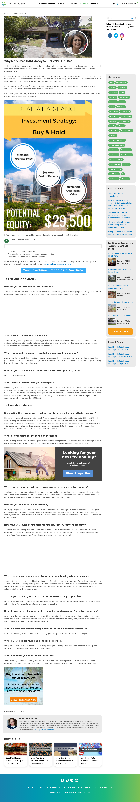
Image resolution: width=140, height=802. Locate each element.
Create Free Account (128, 4)
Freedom (122, 102)
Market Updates (124, 121)
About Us (38, 787)
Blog (6, 13)
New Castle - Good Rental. (119, 316)
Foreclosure (113, 102)
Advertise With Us (105, 787)
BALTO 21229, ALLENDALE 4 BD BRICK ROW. (120, 254)
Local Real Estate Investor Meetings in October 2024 (14, 761)
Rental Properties (19, 13)
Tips (123, 174)
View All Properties (121, 331)
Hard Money (121, 107)
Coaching (112, 87)
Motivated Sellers (126, 131)
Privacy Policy (73, 787)
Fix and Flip (112, 97)
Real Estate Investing (115, 159)
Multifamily (112, 135)
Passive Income (126, 150)
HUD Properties (114, 116)
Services (73, 4)
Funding (112, 107)
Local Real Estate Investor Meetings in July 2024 (89, 761)
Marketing (112, 126)
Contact (93, 4)
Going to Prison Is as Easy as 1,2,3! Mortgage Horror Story (120, 233)
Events (122, 92)
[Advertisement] (53, 314)
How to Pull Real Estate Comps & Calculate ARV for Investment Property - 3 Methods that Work (120, 204)
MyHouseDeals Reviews (116, 145)
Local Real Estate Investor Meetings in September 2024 (39, 761)
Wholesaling (125, 179)
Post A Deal (62, 4)
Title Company (113, 179)
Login (113, 4)
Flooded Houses (124, 97)
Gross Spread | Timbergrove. (120, 302)
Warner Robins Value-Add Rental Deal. (119, 270)
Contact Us (85, 787)
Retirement (126, 164)
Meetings (121, 126)
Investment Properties (47, 4)
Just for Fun (113, 121)
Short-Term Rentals (115, 169)
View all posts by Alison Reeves (44, 730)
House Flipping (125, 111)
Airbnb (111, 83)
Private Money (113, 155)
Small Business (114, 174)
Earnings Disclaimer (58, 787)
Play (6, 241)
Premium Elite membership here (57, 264)
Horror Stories (113, 111)
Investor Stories (126, 116)
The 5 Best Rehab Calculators (115, 194)
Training (83, 4)
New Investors (113, 150)
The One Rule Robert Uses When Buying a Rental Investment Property (119, 225)
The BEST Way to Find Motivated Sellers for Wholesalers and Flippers (119, 215)
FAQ (46, 787)
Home (30, 787)
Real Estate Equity (126, 155)
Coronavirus (113, 92)
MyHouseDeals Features (117, 140)
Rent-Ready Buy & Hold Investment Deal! (118, 287)
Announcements (121, 83)
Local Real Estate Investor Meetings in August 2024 (64, 761)
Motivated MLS (113, 131)
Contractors (122, 87)
